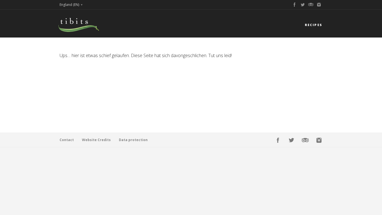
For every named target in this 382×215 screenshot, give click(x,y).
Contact (67, 139)
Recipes (313, 25)
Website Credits (96, 139)
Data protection (133, 139)
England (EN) (69, 4)
